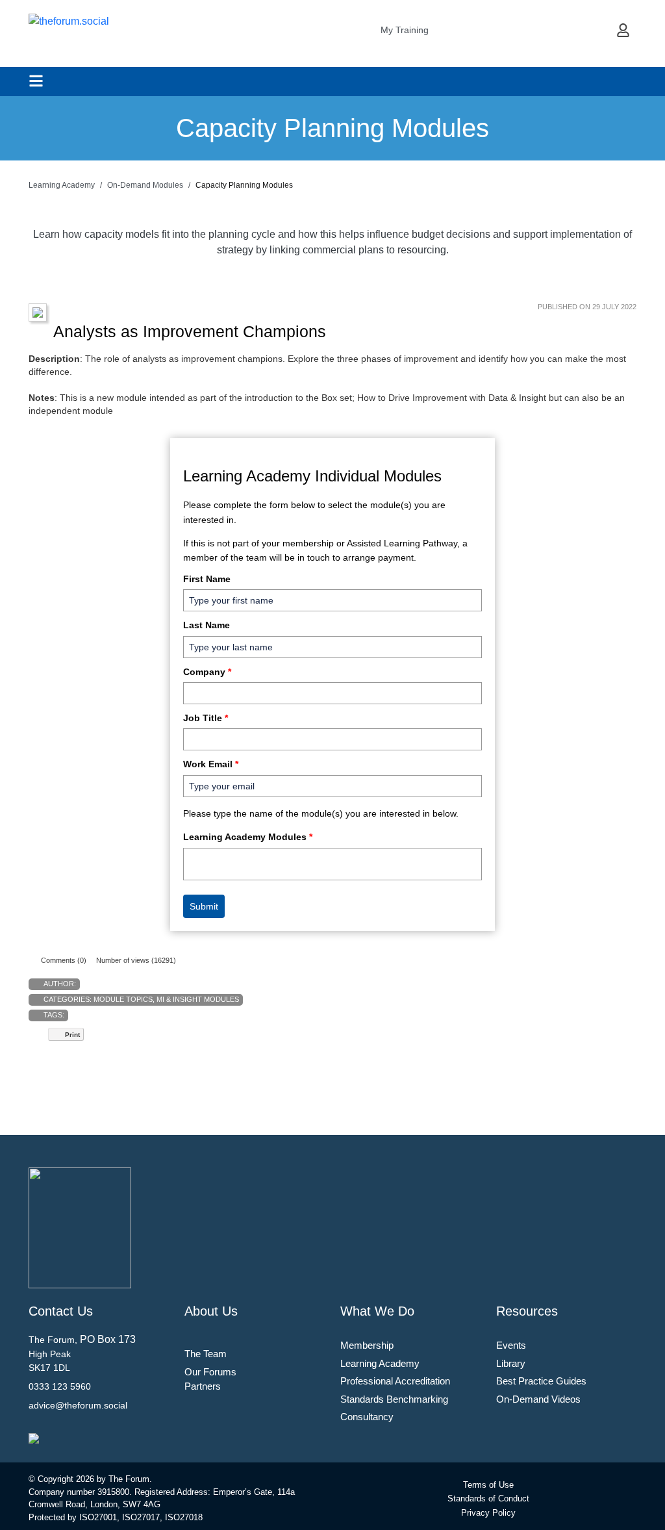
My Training (405, 30)
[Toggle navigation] (36, 80)
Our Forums (210, 1371)
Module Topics (123, 999)
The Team (205, 1353)
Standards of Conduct (488, 1498)
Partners (202, 1386)
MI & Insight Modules (198, 999)
